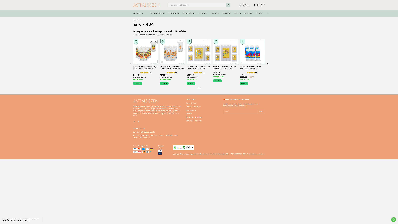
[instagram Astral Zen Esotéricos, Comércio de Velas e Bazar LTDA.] (134, 122)
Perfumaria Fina (173, 13)
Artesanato (203, 13)
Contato (189, 114)
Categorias (137, 13)
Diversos (259, 13)
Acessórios (248, 13)
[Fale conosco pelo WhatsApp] (393, 219)
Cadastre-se (246, 6)
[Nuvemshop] (181, 154)
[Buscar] (228, 5)
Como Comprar (191, 103)
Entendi (27, 220)
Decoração (214, 13)
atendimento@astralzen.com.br (144, 132)
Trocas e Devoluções (193, 107)
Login (244, 4)
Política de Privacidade (194, 117)
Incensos (237, 13)
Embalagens (226, 13)
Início (135, 20)
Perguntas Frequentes (194, 121)
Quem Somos (190, 99)
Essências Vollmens (157, 13)
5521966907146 (139, 128)
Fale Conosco (191, 110)
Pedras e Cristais (189, 13)
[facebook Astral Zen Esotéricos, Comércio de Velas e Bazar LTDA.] (138, 122)
